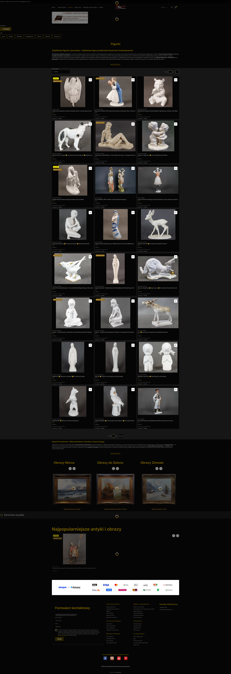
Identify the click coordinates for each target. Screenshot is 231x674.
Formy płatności (109, 636)
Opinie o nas (136, 644)
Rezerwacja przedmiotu (138, 615)
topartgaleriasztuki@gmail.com (166, 609)
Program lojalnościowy (138, 613)
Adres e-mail (58, 620)
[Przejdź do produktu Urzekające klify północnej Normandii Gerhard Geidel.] (72, 489)
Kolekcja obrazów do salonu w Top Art (115, 509)
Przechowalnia (136, 630)
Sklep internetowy (115, 672)
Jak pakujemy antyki (110, 638)
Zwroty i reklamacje (110, 627)
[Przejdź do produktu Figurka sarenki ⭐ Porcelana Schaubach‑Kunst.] (158, 224)
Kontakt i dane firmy (137, 640)
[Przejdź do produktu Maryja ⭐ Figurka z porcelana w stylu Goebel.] (115, 357)
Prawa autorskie (109, 613)
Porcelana (6, 29)
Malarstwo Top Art (110, 615)
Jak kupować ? (109, 623)
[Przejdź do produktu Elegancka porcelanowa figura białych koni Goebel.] (73, 180)
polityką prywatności (62, 635)
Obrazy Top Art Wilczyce (138, 606)
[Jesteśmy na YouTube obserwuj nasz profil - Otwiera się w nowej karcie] (119, 658)
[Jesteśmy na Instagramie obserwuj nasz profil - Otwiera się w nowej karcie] (112, 658)
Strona (166, 71)
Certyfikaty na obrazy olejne (112, 630)
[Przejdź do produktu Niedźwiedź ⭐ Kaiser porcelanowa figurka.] (73, 401)
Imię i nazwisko (58, 617)
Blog (134, 638)
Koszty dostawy (109, 640)
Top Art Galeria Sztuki (138, 636)
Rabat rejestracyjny (137, 611)
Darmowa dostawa (137, 617)
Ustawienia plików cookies (112, 609)
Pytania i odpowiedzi (110, 625)
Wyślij (59, 639)
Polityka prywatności (110, 606)
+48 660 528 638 (163, 607)
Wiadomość (58, 626)
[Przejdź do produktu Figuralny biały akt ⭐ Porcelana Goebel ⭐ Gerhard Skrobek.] (73, 224)
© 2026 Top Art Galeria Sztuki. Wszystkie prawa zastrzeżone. (115, 666)
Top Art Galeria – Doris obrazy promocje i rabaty (143, 609)
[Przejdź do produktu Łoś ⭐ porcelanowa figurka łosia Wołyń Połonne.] (158, 313)
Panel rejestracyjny (137, 623)
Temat (56, 623)
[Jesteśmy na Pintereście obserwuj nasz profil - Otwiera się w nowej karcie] (126, 658)
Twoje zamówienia (137, 625)
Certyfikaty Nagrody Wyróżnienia (140, 642)
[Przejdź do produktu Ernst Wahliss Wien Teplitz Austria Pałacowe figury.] (115, 180)
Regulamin (108, 611)
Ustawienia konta (137, 627)
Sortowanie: (55, 69)
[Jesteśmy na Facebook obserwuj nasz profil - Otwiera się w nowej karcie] (105, 658)
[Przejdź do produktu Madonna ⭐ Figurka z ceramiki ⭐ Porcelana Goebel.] (73, 357)
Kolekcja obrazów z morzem (72, 509)
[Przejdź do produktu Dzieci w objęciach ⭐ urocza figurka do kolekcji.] (158, 136)
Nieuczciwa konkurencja (111, 617)
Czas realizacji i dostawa (111, 642)
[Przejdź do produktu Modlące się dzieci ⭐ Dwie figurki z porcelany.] (158, 357)
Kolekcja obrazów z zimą (159, 509)
